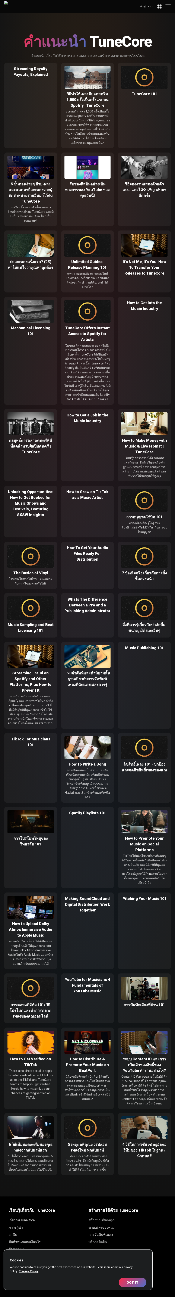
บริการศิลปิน (98, 1242)
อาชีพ (13, 1235)
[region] (78, 1269)
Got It (133, 1282)
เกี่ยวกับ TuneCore (22, 1220)
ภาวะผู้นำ (16, 1227)
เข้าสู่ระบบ (146, 6)
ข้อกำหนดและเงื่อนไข (25, 1242)
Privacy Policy (28, 1271)
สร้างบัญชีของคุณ (102, 1220)
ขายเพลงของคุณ (101, 1227)
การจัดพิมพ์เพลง (101, 1235)
